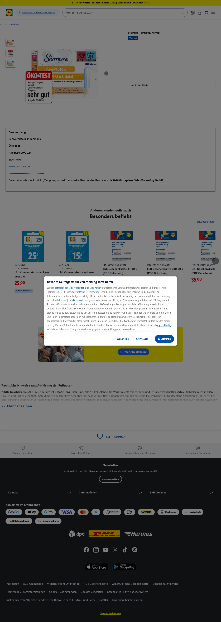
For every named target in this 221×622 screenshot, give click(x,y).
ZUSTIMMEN (164, 338)
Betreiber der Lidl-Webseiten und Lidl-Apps (77, 287)
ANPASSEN (142, 338)
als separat (77, 300)
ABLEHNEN (123, 338)
